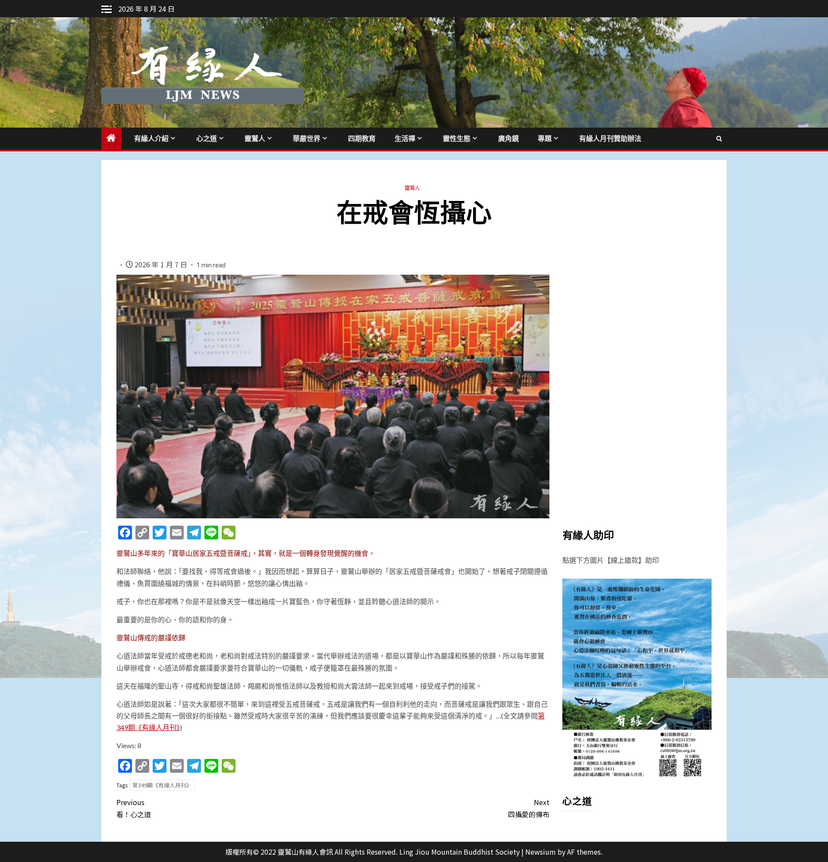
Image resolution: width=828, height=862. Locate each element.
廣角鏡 (508, 139)
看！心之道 (133, 808)
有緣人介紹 (151, 139)
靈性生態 (456, 139)
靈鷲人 (255, 139)
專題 (545, 139)
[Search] (719, 138)
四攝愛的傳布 (528, 808)
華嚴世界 (306, 139)
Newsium (540, 851)
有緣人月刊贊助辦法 (610, 139)
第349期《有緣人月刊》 (162, 785)
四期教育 (362, 139)
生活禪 (405, 139)
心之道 (206, 139)
